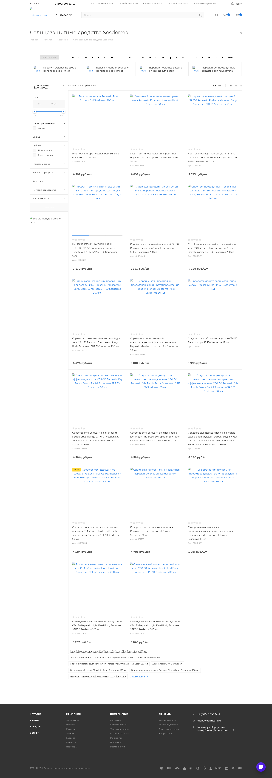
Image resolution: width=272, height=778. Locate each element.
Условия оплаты (118, 724)
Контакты (71, 742)
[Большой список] (219, 85)
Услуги (35, 733)
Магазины (115, 720)
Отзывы (70, 733)
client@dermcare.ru (209, 720)
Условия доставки (119, 729)
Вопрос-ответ (166, 733)
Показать (49, 207)
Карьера (70, 738)
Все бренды (49, 57)
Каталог (35, 714)
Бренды (35, 726)
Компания (73, 714)
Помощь (165, 714)
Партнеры (71, 746)
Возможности (117, 746)
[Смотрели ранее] (213, 15)
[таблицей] (241, 85)
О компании (72, 720)
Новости (70, 724)
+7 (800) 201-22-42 (64, 3)
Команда (71, 729)
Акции (34, 720)
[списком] (236, 85)
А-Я (230, 57)
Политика (115, 742)
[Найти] (200, 15)
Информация (119, 714)
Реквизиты (116, 738)
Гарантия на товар (120, 733)
